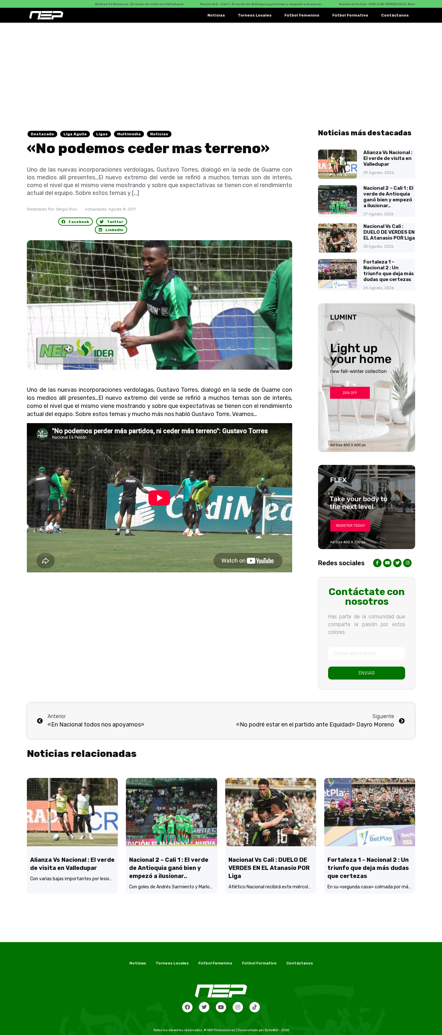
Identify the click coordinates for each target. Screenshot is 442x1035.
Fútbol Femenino (301, 15)
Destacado (42, 134)
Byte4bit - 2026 (277, 1030)
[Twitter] (204, 1007)
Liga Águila (75, 134)
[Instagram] (238, 1007)
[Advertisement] (221, 71)
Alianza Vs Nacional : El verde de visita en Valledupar (387, 158)
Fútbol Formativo (350, 15)
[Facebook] (187, 1007)
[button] (75, 222)
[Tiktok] (254, 1007)
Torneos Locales (254, 15)
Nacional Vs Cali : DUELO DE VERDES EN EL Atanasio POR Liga (389, 232)
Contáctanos (395, 15)
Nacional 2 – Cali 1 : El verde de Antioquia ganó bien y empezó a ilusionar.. (388, 196)
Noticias (216, 15)
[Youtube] (221, 1007)
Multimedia (129, 134)
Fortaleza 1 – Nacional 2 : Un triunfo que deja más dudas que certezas (388, 270)
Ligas (102, 134)
